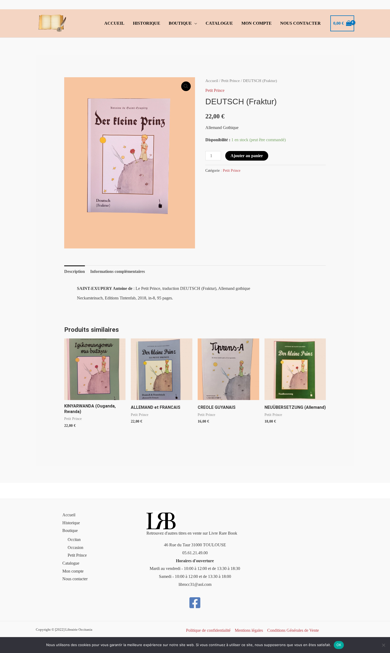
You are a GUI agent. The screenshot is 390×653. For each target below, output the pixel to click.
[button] (186, 86)
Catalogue (219, 23)
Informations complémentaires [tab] (117, 271)
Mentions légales (249, 630)
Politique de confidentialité (208, 630)
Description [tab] (74, 271)
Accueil (114, 23)
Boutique (180, 23)
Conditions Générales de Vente (293, 630)
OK (338, 645)
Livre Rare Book (223, 533)
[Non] (383, 645)
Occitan (74, 539)
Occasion (75, 547)
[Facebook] (195, 602)
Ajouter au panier (247, 155)
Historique (146, 23)
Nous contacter (300, 23)
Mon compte (256, 23)
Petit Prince (230, 81)
